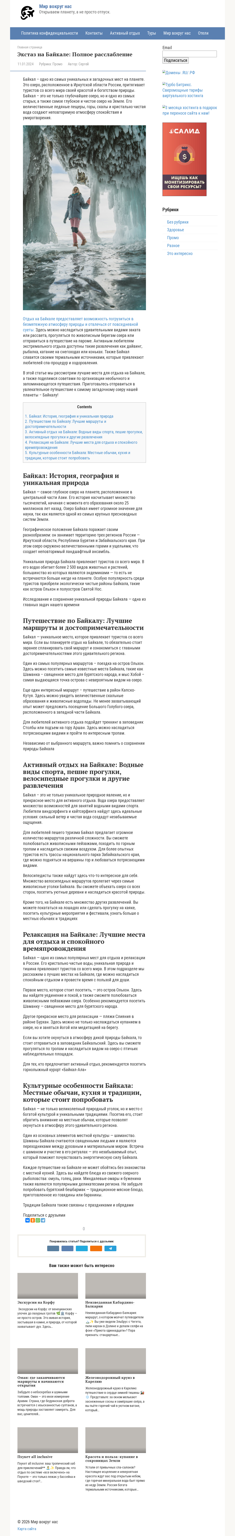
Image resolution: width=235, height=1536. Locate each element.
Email (167, 47)
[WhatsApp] (38, 1220)
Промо (57, 64)
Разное (173, 245)
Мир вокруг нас (55, 6)
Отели (203, 33)
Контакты (94, 33)
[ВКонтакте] (27, 1220)
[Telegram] (43, 1220)
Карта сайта (26, 1529)
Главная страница (29, 47)
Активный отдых (125, 33)
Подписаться (175, 60)
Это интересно (180, 253)
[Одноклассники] (32, 1220)
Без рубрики (178, 222)
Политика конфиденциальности (49, 33)
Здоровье (175, 229)
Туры (151, 33)
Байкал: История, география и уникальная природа (69, 416)
